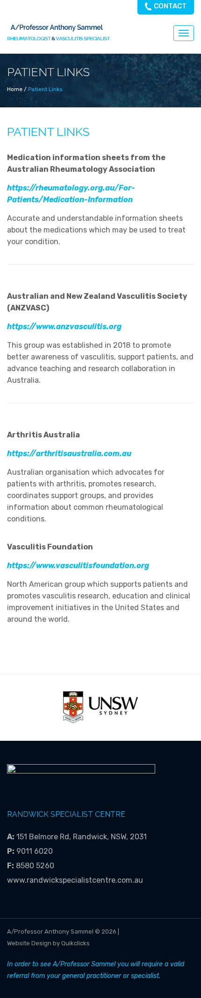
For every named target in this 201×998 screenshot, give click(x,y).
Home (14, 89)
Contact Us (170, 8)
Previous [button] (45, 707)
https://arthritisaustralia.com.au (69, 453)
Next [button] (155, 707)
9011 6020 (34, 851)
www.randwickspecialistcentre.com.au (75, 880)
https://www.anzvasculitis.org (64, 326)
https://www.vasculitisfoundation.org (78, 565)
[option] (100, 707)
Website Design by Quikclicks (48, 943)
